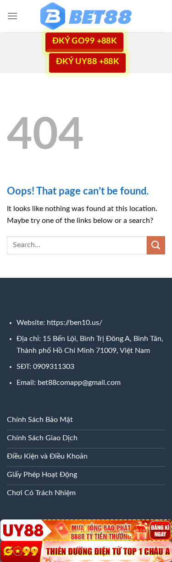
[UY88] (86, 529)
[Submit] (156, 245)
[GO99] (86, 551)
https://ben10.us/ (74, 322)
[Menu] (12, 16)
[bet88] (86, 16)
